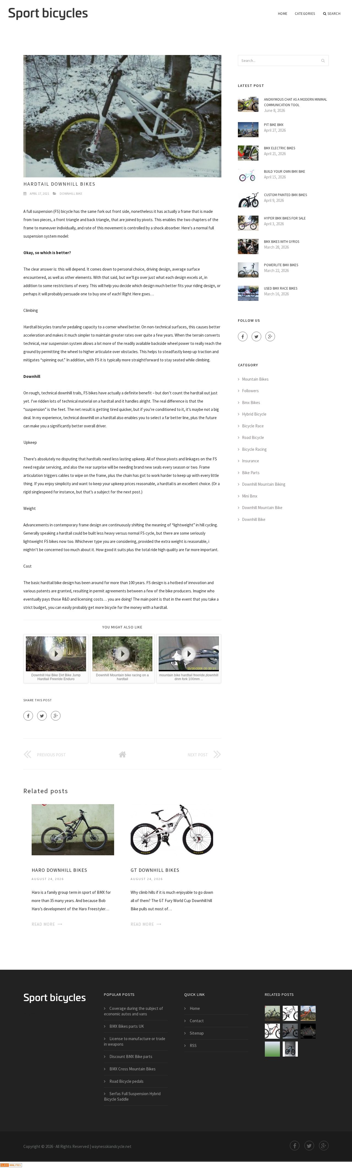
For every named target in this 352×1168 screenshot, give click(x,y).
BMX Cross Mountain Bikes (132, 1068)
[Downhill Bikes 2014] (308, 1031)
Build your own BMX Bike (284, 171)
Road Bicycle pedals (126, 1081)
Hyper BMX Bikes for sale (285, 218)
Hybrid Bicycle (254, 414)
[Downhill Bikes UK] (272, 1031)
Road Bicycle (253, 437)
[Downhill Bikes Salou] (272, 1049)
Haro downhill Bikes (59, 870)
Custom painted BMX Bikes (285, 195)
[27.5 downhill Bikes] (308, 1013)
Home (283, 13)
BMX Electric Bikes (279, 148)
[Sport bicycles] (48, 10)
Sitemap (197, 1033)
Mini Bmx (249, 496)
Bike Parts (251, 472)
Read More (43, 924)
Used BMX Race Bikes (280, 288)
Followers (250, 390)
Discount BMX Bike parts (130, 1056)
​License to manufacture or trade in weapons (134, 1041)
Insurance (250, 460)
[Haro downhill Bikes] (73, 829)
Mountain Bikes (255, 379)
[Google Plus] (56, 716)
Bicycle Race (253, 425)
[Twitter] (42, 716)
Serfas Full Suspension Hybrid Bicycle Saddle (132, 1096)
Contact (197, 1020)
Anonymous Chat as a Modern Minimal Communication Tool (295, 102)
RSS (193, 1045)
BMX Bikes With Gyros (281, 241)
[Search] (322, 60)
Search (334, 13)
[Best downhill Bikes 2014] (290, 1031)
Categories (305, 13)
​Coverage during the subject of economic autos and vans (133, 1011)
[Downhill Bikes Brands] (290, 1049)
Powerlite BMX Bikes (281, 265)
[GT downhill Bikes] (172, 829)
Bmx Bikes (251, 402)
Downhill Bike (71, 193)
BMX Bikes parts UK (126, 1026)
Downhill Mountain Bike (262, 507)
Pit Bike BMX (274, 124)
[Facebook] (28, 716)
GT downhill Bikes (155, 870)
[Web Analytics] (11, 1164)
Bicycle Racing (254, 449)
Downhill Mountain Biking (263, 484)
